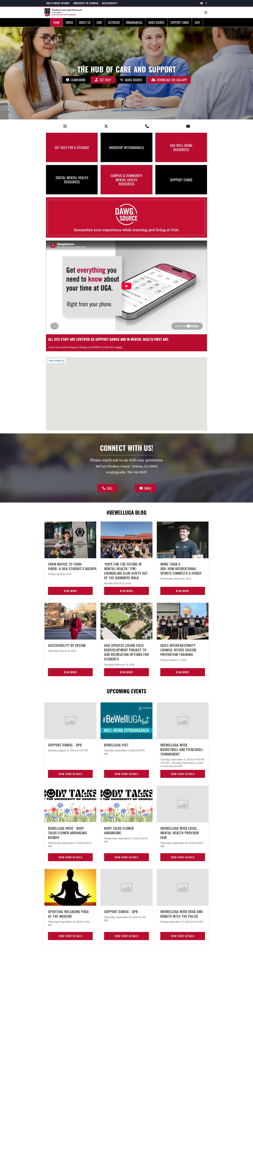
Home (56, 22)
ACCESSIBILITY (109, 3)
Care (99, 22)
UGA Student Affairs (58, 3)
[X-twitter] (106, 126)
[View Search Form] (206, 12)
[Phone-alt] (147, 126)
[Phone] (206, 3)
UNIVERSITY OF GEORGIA (85, 3)
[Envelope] (188, 126)
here (119, 347)
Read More (70, 591)
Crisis (69, 22)
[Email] (201, 3)
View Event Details (70, 774)
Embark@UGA (134, 22)
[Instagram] (65, 126)
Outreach (114, 22)
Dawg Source (156, 22)
